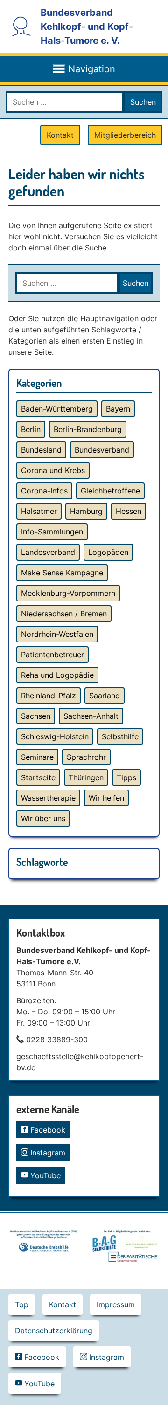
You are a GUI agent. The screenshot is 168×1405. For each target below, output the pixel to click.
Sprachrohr (86, 757)
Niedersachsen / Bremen (64, 613)
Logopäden (108, 552)
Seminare (37, 757)
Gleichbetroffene (110, 490)
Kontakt (60, 135)
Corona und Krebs (53, 470)
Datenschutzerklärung (53, 1330)
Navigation (91, 68)
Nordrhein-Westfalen (57, 634)
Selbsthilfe (120, 736)
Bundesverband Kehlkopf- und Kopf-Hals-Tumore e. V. (87, 26)
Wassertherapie (48, 798)
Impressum (116, 1304)
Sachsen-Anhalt (91, 716)
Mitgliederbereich (125, 135)
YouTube (45, 1175)
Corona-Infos (44, 490)
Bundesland (41, 449)
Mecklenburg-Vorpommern (68, 593)
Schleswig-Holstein (55, 736)
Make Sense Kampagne (62, 572)
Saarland (104, 695)
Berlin (31, 429)
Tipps (126, 777)
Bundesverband (102, 449)
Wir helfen (106, 798)
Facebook (47, 1130)
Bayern (118, 408)
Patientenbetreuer (52, 654)
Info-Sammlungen (52, 531)
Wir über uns (43, 818)
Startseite (38, 777)
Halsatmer (39, 511)
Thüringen (86, 777)
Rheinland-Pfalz (48, 695)
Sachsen (35, 716)
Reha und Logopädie (57, 675)
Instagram (47, 1152)
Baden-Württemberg (57, 408)
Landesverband (48, 552)
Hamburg (86, 511)
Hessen (128, 511)
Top (21, 1304)
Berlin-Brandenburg (88, 429)
